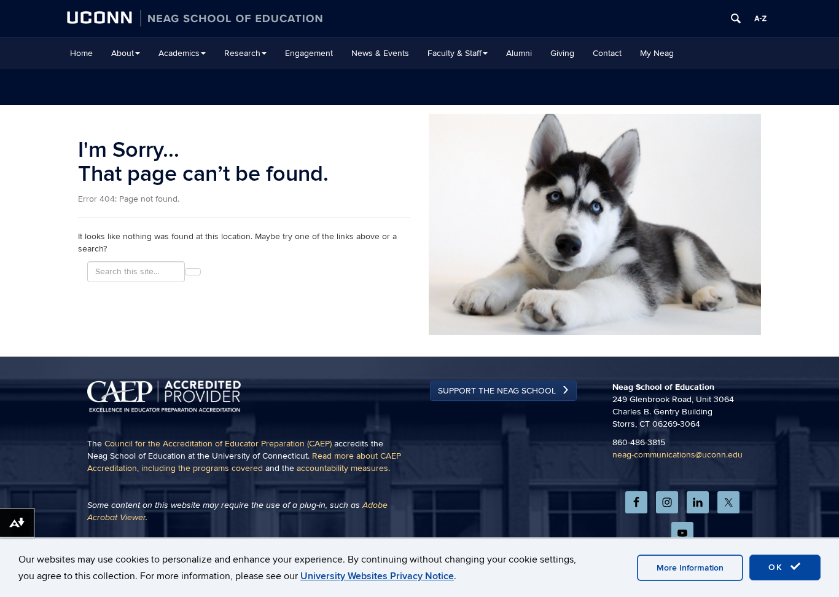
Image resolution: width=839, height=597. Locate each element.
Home (81, 53)
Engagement (309, 53)
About (122, 53)
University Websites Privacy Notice (377, 576)
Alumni (519, 53)
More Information (690, 568)
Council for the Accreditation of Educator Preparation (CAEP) (218, 443)
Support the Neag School (497, 390)
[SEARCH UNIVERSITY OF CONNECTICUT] (736, 18)
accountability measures (342, 468)
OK (777, 567)
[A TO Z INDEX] (760, 18)
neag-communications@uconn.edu (677, 454)
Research (242, 53)
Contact (607, 53)
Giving (562, 53)
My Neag (657, 53)
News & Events (380, 53)
